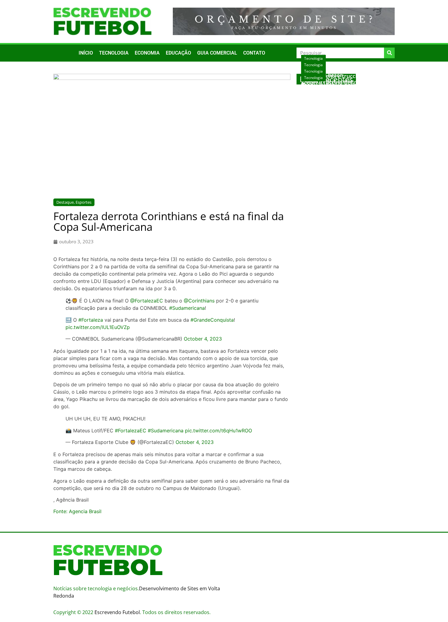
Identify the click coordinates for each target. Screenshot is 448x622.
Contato (254, 53)
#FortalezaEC (130, 430)
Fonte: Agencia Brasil (77, 511)
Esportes (83, 202)
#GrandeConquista (212, 320)
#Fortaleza (90, 320)
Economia (147, 53)
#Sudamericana (187, 308)
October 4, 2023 (203, 339)
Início (86, 53)
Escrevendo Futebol (117, 612)
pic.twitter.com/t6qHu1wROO (218, 430)
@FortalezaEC (146, 301)
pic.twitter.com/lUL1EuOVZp (98, 327)
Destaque (65, 202)
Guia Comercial (217, 53)
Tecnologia (114, 53)
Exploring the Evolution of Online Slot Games (344, 91)
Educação (178, 53)
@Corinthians (199, 301)
